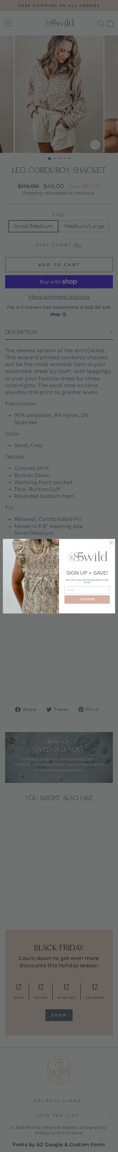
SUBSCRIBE (87, 599)
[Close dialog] (111, 542)
